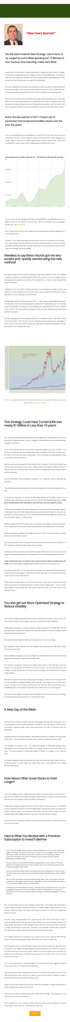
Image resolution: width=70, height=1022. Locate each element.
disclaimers (20, 225)
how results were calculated (39, 402)
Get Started (35, 1013)
